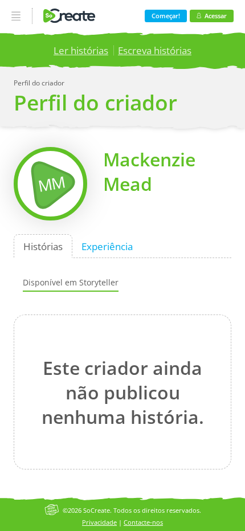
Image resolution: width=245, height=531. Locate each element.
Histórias (43, 245)
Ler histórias (81, 50)
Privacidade (99, 522)
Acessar (216, 15)
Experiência (107, 245)
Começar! (166, 15)
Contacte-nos (143, 522)
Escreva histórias (154, 50)
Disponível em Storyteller (71, 282)
